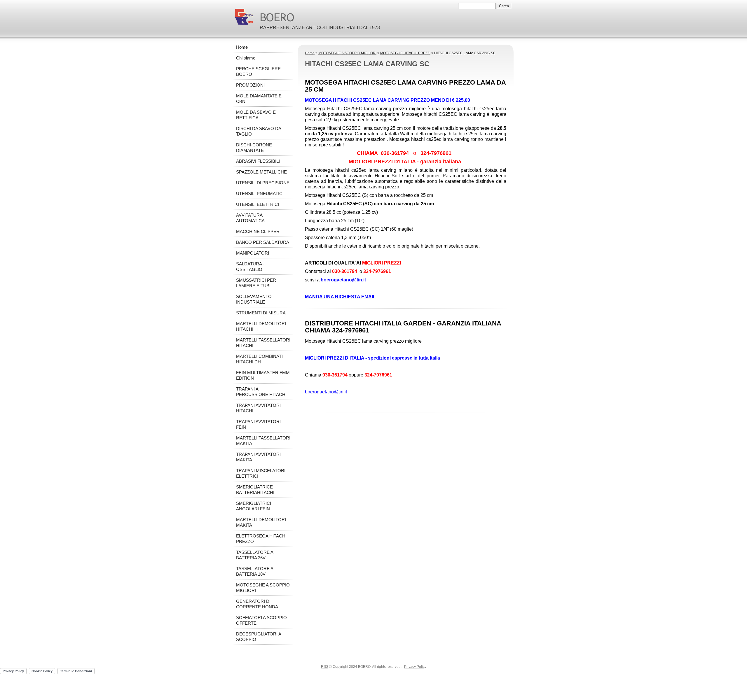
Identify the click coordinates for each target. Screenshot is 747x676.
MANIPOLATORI (252, 253)
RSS (324, 667)
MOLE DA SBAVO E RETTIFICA (256, 115)
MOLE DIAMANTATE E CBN (259, 98)
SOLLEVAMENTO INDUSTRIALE (254, 299)
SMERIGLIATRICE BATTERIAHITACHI (255, 489)
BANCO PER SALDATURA (262, 242)
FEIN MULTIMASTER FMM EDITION (263, 375)
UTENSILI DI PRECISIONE (262, 182)
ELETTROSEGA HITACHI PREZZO (261, 538)
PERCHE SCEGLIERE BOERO (258, 71)
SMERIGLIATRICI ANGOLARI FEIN (253, 506)
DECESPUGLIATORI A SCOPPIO (258, 636)
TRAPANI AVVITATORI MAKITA (258, 457)
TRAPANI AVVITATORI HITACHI (258, 408)
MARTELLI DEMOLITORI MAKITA (261, 522)
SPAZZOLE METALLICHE (261, 171)
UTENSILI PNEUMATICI (260, 193)
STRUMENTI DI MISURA (261, 312)
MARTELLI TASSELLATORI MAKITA (263, 440)
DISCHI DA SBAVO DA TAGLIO (258, 131)
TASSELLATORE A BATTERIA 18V (254, 571)
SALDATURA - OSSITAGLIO (250, 266)
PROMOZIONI (250, 85)
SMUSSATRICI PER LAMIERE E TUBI (256, 283)
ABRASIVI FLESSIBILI (258, 161)
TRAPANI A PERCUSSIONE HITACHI (261, 391)
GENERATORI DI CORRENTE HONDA (257, 604)
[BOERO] (244, 17)
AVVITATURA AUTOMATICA (250, 218)
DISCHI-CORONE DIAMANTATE (254, 147)
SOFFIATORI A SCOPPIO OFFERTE (261, 620)
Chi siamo (245, 57)
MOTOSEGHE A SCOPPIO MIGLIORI (347, 53)
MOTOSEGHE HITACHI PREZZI (405, 53)
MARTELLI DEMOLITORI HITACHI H (261, 326)
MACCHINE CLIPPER (258, 231)
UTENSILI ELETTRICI (257, 204)
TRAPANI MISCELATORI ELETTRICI (260, 473)
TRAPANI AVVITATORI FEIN (258, 424)
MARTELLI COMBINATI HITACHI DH (259, 359)
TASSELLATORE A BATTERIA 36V (254, 555)
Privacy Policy (415, 667)
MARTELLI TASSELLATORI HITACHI (263, 342)
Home (310, 53)
